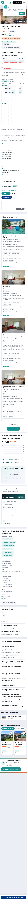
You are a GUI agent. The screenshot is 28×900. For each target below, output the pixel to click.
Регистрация (17, 2)
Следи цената (20, 52)
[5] (20, 477)
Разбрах (22, 13)
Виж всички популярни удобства (10, 161)
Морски (8, 41)
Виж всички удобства (9, 602)
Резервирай (7, 197)
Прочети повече (6, 143)
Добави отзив (17, 193)
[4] (17, 477)
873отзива (9, 35)
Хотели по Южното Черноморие (12, 47)
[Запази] (10, 733)
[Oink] (2, 2)
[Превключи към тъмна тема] (24, 2)
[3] (13, 477)
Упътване (6, 183)
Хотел (4, 41)
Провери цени (13, 428)
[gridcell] (6, 88)
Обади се (6, 193)
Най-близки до (20, 728)
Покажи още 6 (13, 424)
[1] (6, 477)
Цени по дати (5, 81)
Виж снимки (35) (20, 21)
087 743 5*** (7, 186)
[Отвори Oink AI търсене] (10, 2)
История (12, 81)
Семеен (13, 41)
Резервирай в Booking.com (14, 897)
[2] (9, 477)
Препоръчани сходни (7, 728)
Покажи (15, 186)
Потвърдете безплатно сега (11, 769)
